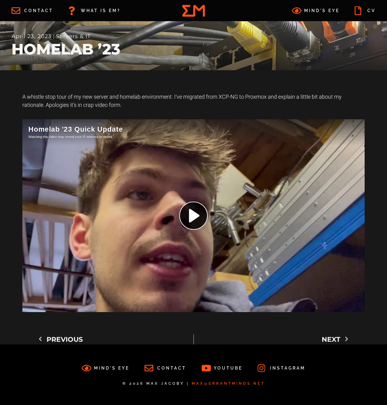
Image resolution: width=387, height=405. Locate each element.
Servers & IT (73, 36)
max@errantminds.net (228, 383)
